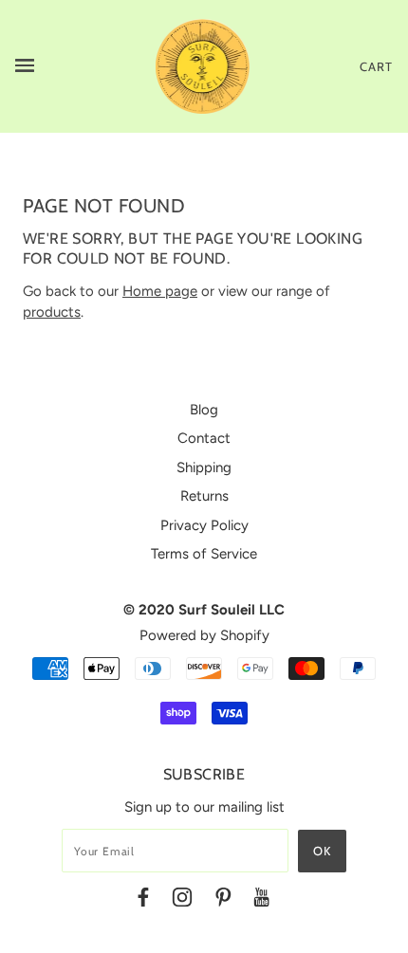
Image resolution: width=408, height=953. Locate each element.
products (52, 312)
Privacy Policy (204, 525)
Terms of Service (204, 553)
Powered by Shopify (204, 635)
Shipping (204, 467)
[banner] (203, 65)
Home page (159, 291)
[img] (143, 900)
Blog (204, 409)
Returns (204, 495)
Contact (204, 438)
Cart (376, 66)
